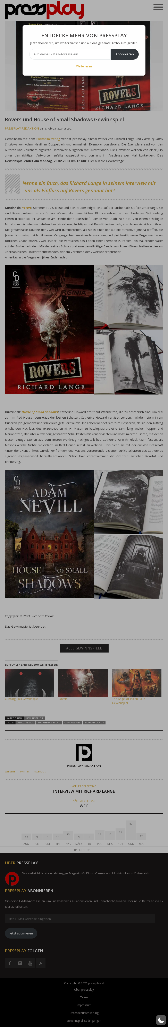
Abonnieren (125, 54)
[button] (161, 1020)
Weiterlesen (84, 66)
